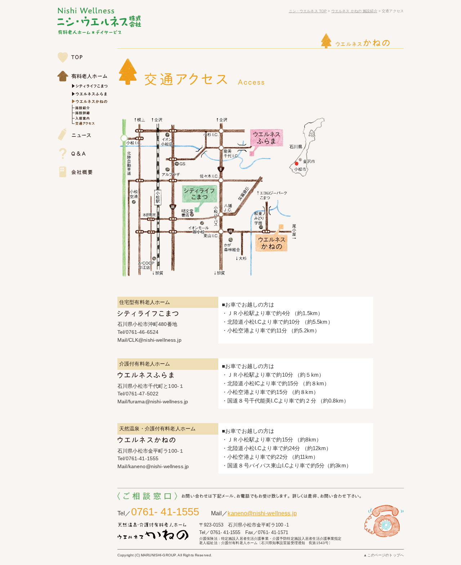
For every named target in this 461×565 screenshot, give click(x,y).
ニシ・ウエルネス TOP (308, 11)
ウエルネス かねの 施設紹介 (354, 11)
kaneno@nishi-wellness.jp (262, 513)
